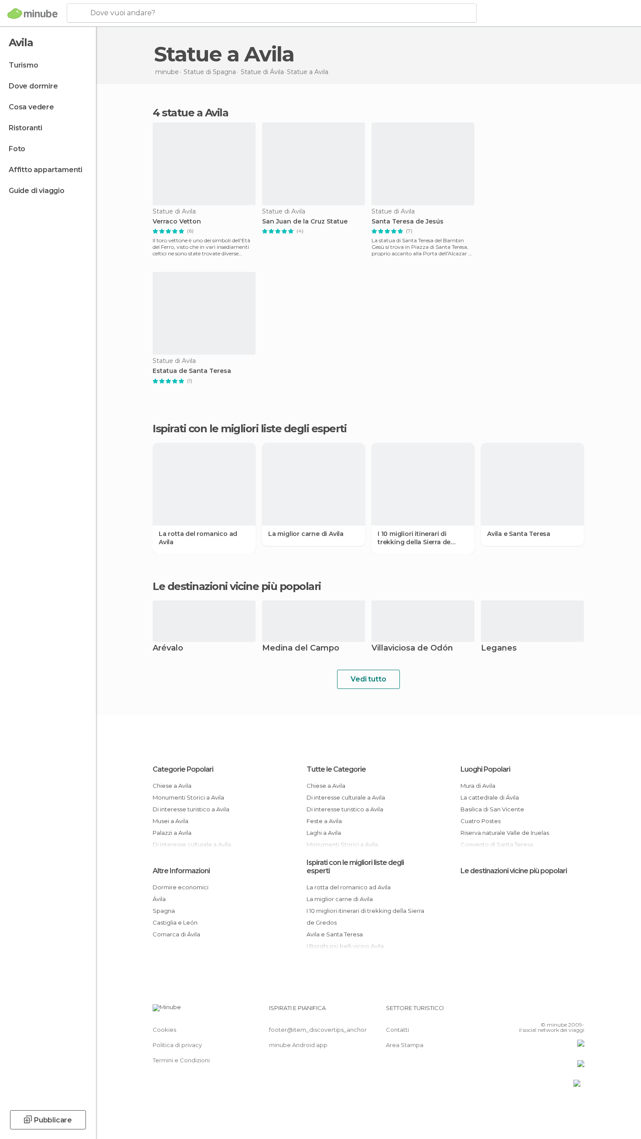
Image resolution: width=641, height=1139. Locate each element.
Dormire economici (180, 887)
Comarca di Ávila (176, 934)
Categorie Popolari (183, 769)
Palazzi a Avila (172, 832)
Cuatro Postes (480, 820)
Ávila (159, 898)
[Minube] (32, 13)
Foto (17, 149)
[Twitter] (549, 1011)
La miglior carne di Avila (306, 534)
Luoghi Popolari (485, 769)
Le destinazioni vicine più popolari (237, 586)
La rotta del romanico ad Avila (198, 538)
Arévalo (168, 648)
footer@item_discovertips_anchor (318, 1029)
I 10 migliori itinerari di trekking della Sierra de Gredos (414, 538)
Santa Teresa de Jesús (407, 221)
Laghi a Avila (324, 832)
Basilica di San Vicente (492, 809)
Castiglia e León (175, 922)
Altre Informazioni (181, 871)
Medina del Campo (300, 648)
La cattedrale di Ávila (489, 797)
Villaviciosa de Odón (412, 648)
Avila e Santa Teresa (518, 534)
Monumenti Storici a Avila (188, 797)
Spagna (164, 910)
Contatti (397, 1029)
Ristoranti (25, 128)
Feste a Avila (324, 820)
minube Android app (298, 1044)
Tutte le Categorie (336, 769)
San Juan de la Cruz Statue (305, 221)
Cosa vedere (31, 107)
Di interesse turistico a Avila (191, 809)
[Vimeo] (563, 1011)
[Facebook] (534, 1011)
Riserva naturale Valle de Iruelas (504, 832)
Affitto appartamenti (45, 170)
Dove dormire (33, 86)
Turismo (23, 65)
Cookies (164, 1029)
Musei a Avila (170, 820)
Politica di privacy (177, 1044)
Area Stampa (404, 1044)
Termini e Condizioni (181, 1060)
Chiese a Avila (172, 785)
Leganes (499, 648)
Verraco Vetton (177, 221)
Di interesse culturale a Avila (346, 797)
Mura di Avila (477, 785)
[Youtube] (577, 1011)
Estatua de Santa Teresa (192, 371)
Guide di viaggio (37, 190)
